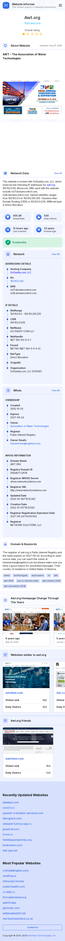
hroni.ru (8, 834)
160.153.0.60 (17, 281)
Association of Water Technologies (29, 426)
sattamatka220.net (14, 913)
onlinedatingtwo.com (16, 870)
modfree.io (9, 876)
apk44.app (9, 902)
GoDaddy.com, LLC (20, 272)
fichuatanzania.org (14, 897)
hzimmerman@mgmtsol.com (25, 443)
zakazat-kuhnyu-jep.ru (17, 823)
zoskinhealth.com (14, 886)
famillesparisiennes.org (17, 839)
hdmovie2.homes (13, 881)
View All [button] (58, 173)
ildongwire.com (12, 818)
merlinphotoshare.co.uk (18, 918)
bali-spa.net (10, 850)
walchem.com (15, 758)
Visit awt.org (32, 23)
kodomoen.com (12, 845)
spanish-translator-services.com (23, 813)
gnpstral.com (11, 829)
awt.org (51, 184)
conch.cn (8, 807)
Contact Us (32, 927)
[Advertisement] (32, 70)
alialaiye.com (11, 802)
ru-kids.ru (9, 892)
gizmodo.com (11, 908)
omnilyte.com (14, 692)
